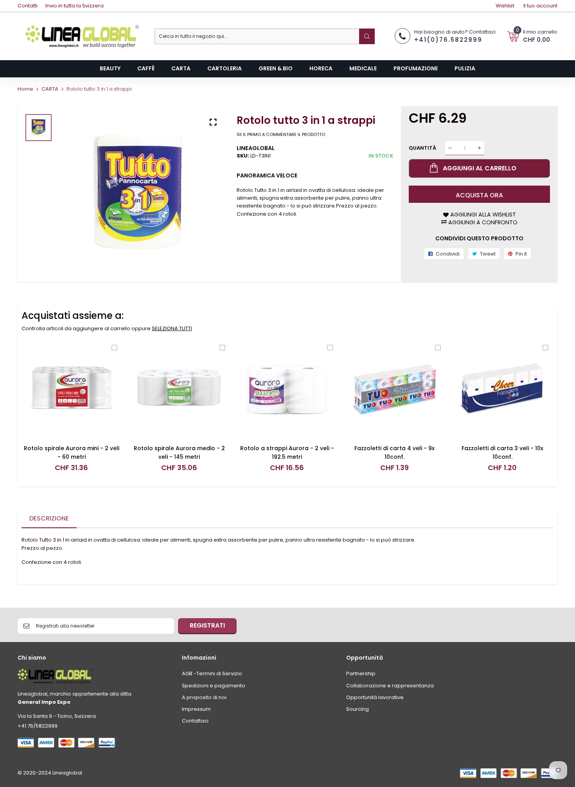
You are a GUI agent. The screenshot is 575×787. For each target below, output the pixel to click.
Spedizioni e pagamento (213, 685)
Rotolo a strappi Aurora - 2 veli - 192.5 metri (287, 452)
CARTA (49, 89)
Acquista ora (479, 195)
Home (25, 89)
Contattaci (195, 720)
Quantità (422, 148)
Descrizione (49, 518)
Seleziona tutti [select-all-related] (172, 328)
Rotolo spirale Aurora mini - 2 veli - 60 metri (71, 452)
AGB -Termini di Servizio (212, 673)
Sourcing (357, 709)
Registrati (207, 625)
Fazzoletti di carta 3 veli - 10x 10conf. (502, 452)
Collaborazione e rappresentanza (390, 685)
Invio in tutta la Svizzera (74, 5)
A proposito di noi (204, 697)
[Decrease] (450, 148)
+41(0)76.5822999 (448, 40)
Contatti (28, 5)
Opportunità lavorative (375, 697)
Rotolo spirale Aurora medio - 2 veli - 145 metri (179, 452)
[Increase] (479, 148)
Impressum (196, 709)
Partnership (361, 673)
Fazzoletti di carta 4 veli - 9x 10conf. (394, 452)
